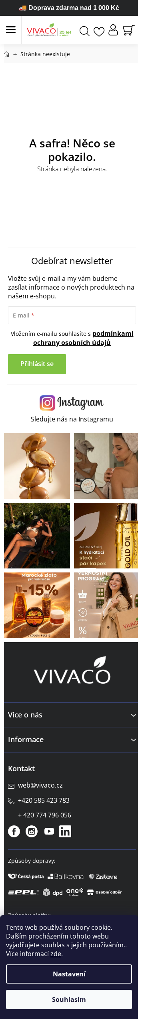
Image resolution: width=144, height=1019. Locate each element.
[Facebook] (14, 831)
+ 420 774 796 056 (44, 815)
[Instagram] (32, 831)
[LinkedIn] (65, 831)
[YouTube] (49, 831)
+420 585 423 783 (44, 800)
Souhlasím (69, 999)
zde (55, 953)
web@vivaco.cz (40, 785)
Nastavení (69, 974)
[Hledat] (85, 30)
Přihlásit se (37, 363)
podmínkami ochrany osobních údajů (83, 338)
